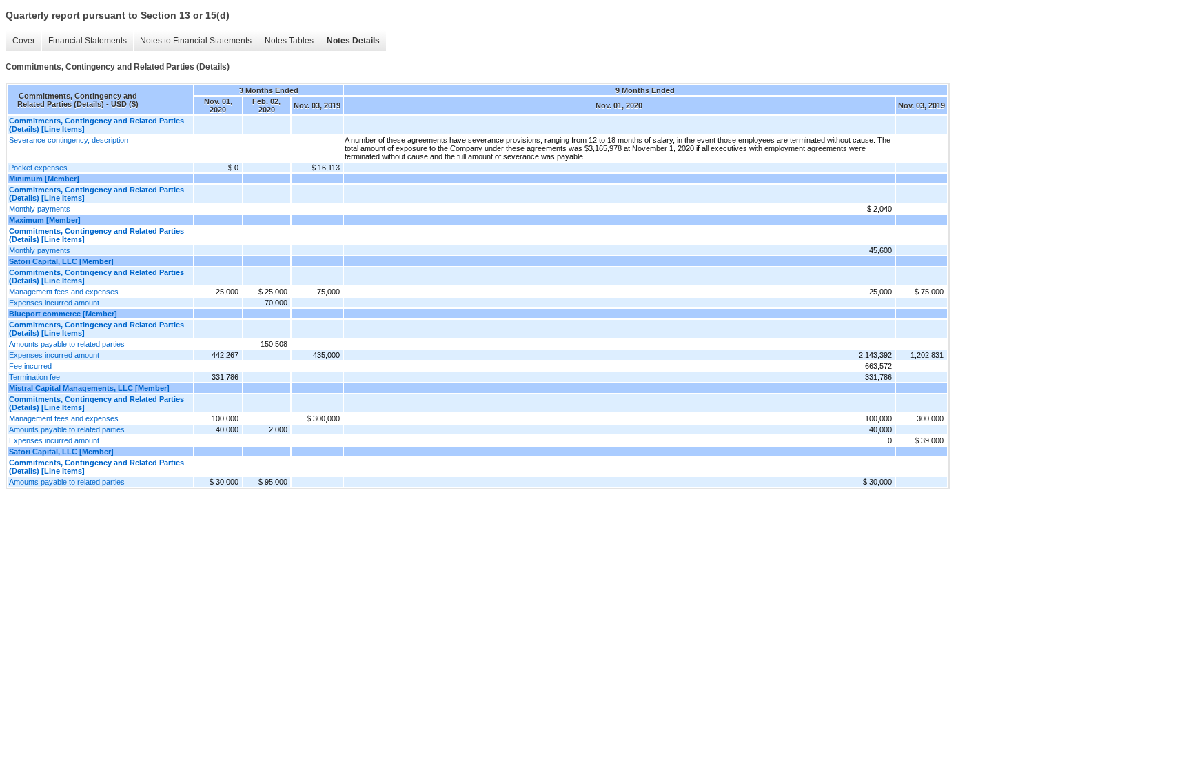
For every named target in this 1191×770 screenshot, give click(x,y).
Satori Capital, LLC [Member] (61, 261)
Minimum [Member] (44, 178)
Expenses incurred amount (54, 302)
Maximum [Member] (45, 220)
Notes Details (353, 40)
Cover (23, 40)
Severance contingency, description (68, 140)
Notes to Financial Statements (196, 40)
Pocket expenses (38, 167)
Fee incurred (30, 366)
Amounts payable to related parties (67, 344)
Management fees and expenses (64, 291)
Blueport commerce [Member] (63, 314)
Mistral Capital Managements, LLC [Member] (89, 388)
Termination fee (34, 377)
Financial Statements (87, 40)
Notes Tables (289, 40)
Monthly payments (39, 209)
